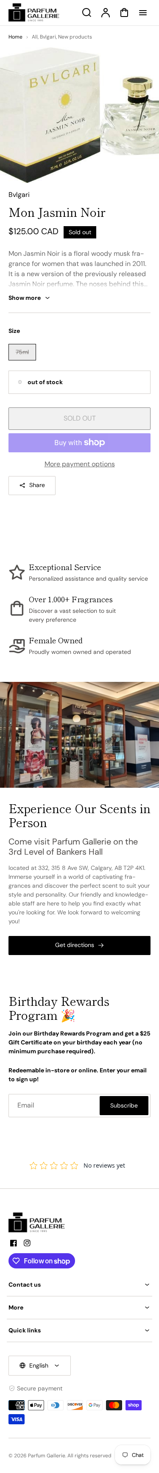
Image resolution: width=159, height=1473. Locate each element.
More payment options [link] (80, 464)
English (38, 1365)
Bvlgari (48, 36)
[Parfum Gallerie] (40, 1223)
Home (15, 36)
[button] (79, 1285)
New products (75, 36)
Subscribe (124, 1105)
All (35, 36)
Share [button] (37, 485)
